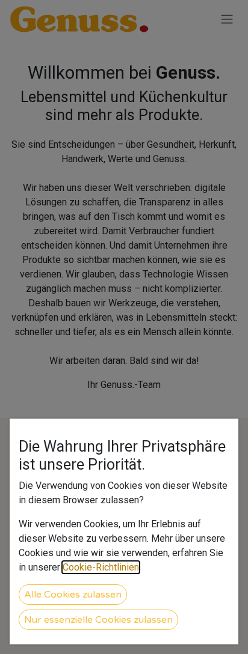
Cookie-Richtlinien (101, 567)
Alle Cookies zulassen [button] (73, 595)
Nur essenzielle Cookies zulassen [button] (98, 620)
